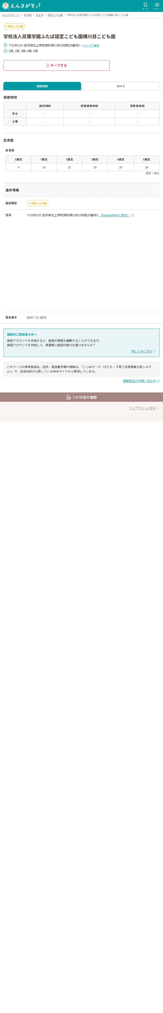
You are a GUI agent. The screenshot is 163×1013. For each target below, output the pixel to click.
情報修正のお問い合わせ (139, 381)
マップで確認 (91, 45)
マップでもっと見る (142, 408)
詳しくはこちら (141, 351)
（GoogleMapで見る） (114, 215)
